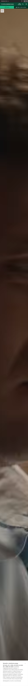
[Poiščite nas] (22, 1)
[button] (25, 663)
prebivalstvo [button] (4, 1)
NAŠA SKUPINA (19, 4)
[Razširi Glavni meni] (26, 4)
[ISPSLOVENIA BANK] (7, 4)
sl (24, 1)
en (26, 1)
